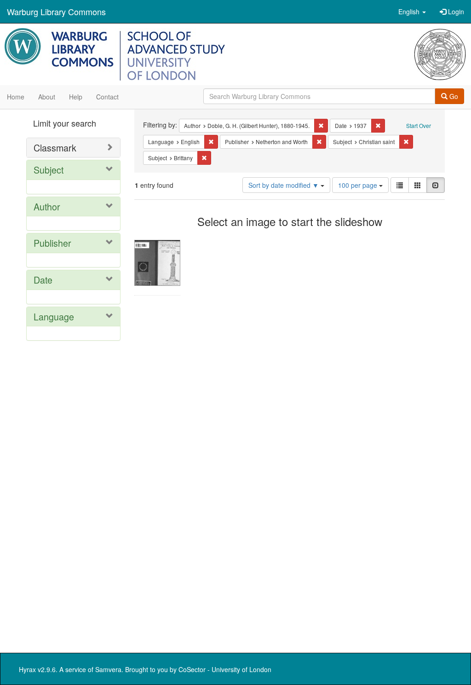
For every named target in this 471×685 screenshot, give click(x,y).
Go (453, 96)
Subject (48, 169)
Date (43, 279)
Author (47, 206)
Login (455, 11)
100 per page (358, 185)
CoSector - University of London (224, 669)
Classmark (55, 147)
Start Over (418, 125)
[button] (412, 11)
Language (54, 316)
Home (15, 96)
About (46, 96)
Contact (107, 96)
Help (75, 96)
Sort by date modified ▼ (284, 185)
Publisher (52, 243)
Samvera (108, 669)
